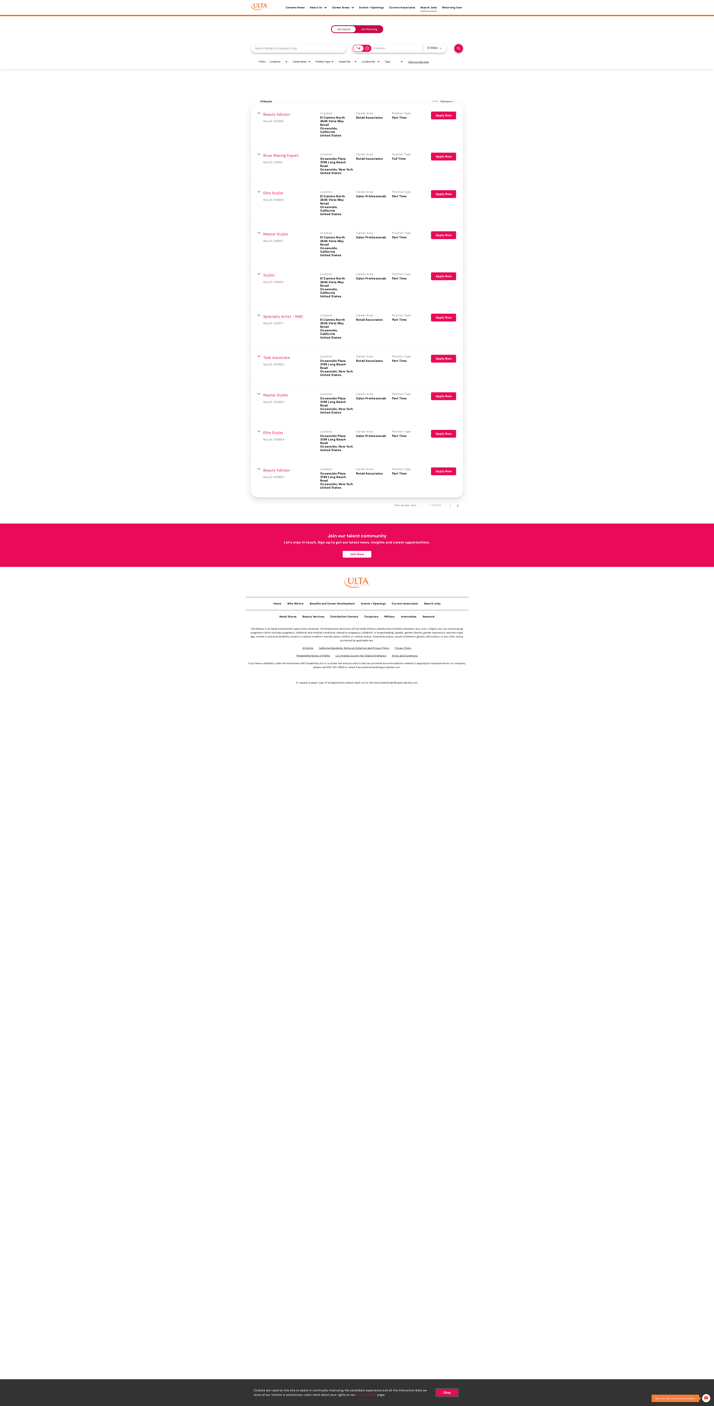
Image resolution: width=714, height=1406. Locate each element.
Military (389, 616)
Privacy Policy (366, 1395)
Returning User (452, 7)
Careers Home (295, 7)
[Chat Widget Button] (706, 1398)
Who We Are (295, 603)
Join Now (357, 554)
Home (277, 603)
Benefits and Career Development (332, 603)
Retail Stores (288, 616)
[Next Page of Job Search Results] (457, 505)
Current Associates (402, 7)
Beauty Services (313, 616)
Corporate (371, 616)
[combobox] (298, 48)
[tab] (344, 29)
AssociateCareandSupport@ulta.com (378, 667)
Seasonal (429, 616)
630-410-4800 (335, 667)
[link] (357, 124)
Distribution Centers (344, 616)
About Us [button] (316, 7)
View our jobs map (418, 62)
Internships (408, 616)
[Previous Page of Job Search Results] (450, 505)
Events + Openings (371, 7)
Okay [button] (447, 1392)
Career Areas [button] (341, 7)
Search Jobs (428, 7)
